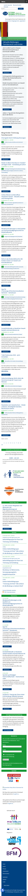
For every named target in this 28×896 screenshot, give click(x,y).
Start (4, 864)
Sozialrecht (10, 142)
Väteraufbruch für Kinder (10, 361)
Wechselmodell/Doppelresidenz (11, 266)
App (21, 298)
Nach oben (6, 885)
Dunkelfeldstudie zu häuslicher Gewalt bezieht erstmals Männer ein (13, 329)
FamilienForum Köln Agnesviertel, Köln (11, 537)
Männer (6, 202)
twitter (4, 879)
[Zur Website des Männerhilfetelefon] (14, 490)
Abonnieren (6, 759)
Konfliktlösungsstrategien (8, 170)
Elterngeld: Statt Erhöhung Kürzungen (13, 138)
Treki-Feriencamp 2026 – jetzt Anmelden (10, 356)
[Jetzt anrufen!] (14, 474)
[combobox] (9, 8)
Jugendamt (22, 21)
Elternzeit (16, 142)
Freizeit (3, 363)
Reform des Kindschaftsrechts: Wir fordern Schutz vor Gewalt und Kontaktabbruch (12, 260)
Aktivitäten (4, 371)
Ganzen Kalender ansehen (9, 590)
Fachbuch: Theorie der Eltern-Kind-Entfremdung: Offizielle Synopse (14, 695)
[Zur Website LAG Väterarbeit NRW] (14, 840)
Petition (13, 412)
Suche (4, 866)
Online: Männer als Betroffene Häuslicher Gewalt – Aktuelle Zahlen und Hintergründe (12, 196)
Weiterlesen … (7, 72)
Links (4, 882)
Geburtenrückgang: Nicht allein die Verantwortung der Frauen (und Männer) (12, 380)
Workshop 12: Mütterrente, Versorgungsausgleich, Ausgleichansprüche (11, 572)
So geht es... (16, 794)
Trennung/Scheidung (9, 169)
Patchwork (17, 298)
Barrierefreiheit (17, 5)
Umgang (13, 298)
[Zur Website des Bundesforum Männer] (14, 852)
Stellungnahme (19, 412)
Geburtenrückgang (17, 386)
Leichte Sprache (8, 5)
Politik (5, 142)
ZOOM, (4, 547)
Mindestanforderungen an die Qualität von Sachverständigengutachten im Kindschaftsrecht (13, 230)
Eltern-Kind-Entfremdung (7, 268)
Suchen (20, 8)
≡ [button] (26, 1)
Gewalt (10, 202)
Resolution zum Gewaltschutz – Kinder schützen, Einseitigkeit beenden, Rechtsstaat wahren (13, 406)
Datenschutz (6, 873)
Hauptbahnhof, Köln (7, 568)
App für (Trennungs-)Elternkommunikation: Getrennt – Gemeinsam (12, 291)
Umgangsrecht (15, 21)
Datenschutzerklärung (8, 756)
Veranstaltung (4, 172)
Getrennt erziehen (18, 170)
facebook (5, 877)
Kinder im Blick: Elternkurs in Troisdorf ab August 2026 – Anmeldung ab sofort (13, 163)
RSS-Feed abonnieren (9, 592)
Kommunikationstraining (19, 169)
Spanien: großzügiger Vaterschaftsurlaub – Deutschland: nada (13, 676)
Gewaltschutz (10, 204)
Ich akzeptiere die (8, 755)
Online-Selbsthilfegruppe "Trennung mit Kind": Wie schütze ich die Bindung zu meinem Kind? (13, 551)
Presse (4, 869)
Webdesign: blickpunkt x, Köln (15, 892)
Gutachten (20, 236)
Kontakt (6, 7)
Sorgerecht (8, 21)
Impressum (5, 871)
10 (2, 444)
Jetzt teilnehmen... (8, 730)
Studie (20, 334)
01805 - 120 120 (14, 458)
